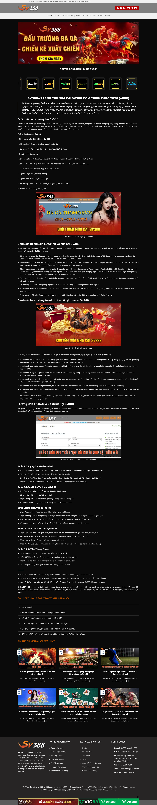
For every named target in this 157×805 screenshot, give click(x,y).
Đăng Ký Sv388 (57, 748)
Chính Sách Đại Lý (89, 771)
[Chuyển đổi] (20, 607)
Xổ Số (78, 16)
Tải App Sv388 (57, 756)
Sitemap (131, 772)
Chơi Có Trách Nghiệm (91, 763)
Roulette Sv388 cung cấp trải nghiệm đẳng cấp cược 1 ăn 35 (78, 673)
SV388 (49, 16)
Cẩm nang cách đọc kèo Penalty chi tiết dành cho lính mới (120, 673)
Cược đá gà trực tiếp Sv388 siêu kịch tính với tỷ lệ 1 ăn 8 (37, 673)
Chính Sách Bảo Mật (90, 767)
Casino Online (67, 16)
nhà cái (50, 355)
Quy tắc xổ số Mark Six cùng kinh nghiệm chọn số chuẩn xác (37, 713)
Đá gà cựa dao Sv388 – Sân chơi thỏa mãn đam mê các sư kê (120, 713)
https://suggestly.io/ (130, 752)
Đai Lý (107, 16)
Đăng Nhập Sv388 (58, 752)
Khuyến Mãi (98, 16)
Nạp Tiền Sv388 (57, 759)
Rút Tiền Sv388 (57, 763)
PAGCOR (51, 126)
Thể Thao (87, 16)
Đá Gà (57, 16)
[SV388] (28, 8)
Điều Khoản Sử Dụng (59, 771)
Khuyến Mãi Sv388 (58, 767)
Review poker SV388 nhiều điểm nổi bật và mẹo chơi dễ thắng (78, 713)
